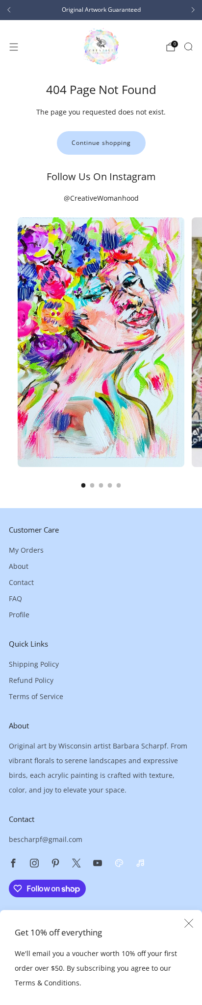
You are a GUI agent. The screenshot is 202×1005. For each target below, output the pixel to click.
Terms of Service (36, 696)
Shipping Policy (34, 664)
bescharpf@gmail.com (45, 839)
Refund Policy (31, 680)
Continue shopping (101, 143)
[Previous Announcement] (9, 10)
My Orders (26, 550)
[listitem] (101, 10)
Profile (19, 614)
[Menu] (14, 47)
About (18, 566)
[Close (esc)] (189, 923)
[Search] (188, 46)
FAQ (15, 598)
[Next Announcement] (193, 10)
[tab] (83, 485)
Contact (21, 582)
